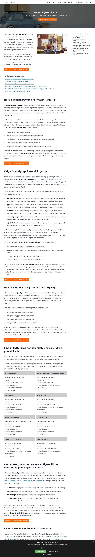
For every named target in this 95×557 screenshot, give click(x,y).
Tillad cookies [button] (40, 551)
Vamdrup (13, 481)
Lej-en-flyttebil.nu (11, 2)
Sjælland (70, 2)
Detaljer (62, 545)
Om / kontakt (80, 2)
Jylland (59, 2)
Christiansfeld (28, 481)
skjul (22, 76)
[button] (47, 554)
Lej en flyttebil (50, 2)
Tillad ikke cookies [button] (53, 551)
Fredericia (38, 481)
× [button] (93, 541)
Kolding (6, 481)
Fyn (64, 2)
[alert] (47, 548)
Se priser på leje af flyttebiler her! (47, 19)
